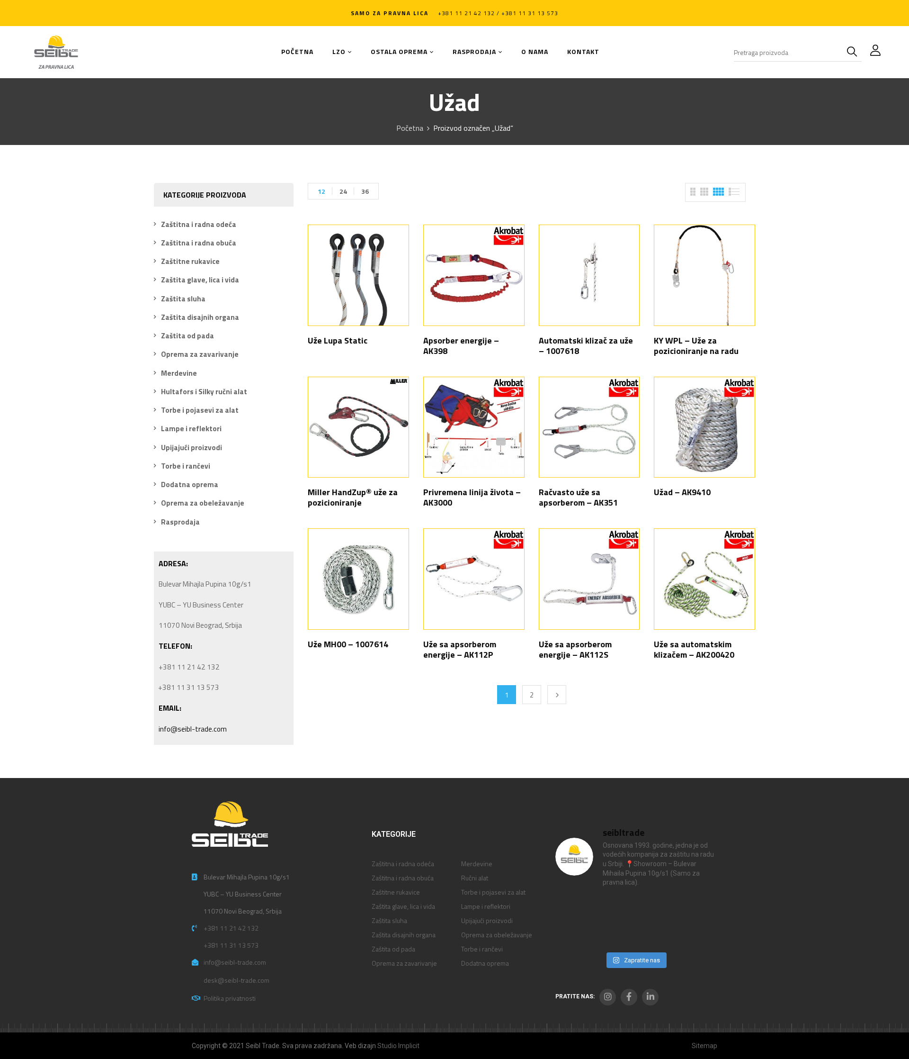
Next (556, 694)
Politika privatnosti (230, 998)
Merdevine (179, 373)
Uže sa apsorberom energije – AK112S (575, 649)
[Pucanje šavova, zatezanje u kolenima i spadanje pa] (656, 909)
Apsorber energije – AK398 (461, 345)
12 (321, 191)
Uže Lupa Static (337, 340)
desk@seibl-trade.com (236, 980)
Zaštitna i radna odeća (198, 224)
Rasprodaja (180, 521)
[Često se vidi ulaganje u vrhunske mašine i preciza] (697, 909)
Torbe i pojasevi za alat (200, 410)
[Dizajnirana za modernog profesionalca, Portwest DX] (573, 934)
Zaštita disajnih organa (200, 317)
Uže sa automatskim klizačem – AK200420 (694, 649)
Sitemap (704, 1046)
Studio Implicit (398, 1046)
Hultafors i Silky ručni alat (204, 391)
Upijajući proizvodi (191, 447)
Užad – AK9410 (682, 492)
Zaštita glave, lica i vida (200, 279)
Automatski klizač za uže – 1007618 (586, 345)
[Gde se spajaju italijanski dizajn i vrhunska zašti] (615, 934)
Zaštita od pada (187, 335)
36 (365, 191)
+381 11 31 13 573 (231, 945)
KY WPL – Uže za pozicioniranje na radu (696, 345)
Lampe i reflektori (191, 428)
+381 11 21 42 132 (231, 928)
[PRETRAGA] (854, 52)
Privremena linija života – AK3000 (472, 497)
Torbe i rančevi (185, 466)
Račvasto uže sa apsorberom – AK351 (578, 497)
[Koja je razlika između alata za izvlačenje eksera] (573, 909)
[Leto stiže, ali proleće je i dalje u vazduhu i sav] (615, 909)
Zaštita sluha (183, 298)
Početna (409, 128)
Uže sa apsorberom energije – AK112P (459, 649)
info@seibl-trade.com (193, 729)
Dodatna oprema (189, 484)
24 (343, 191)
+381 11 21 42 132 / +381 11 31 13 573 (498, 13)
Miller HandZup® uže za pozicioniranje (353, 497)
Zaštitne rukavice (190, 261)
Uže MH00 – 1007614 (348, 644)
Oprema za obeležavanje (202, 503)
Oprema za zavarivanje (200, 354)
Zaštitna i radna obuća (198, 242)
